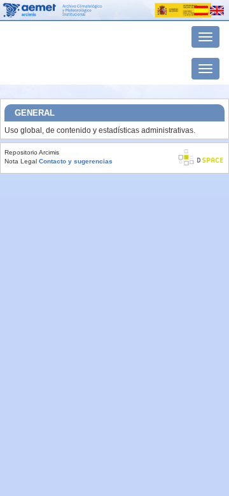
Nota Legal (20, 161)
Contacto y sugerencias (76, 161)
